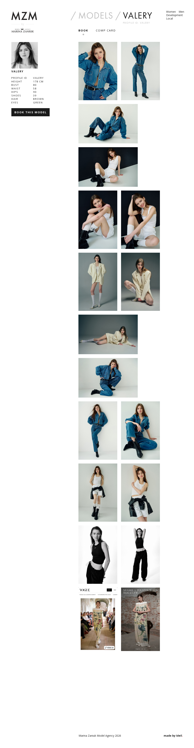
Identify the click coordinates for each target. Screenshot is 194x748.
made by (170, 735)
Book (83, 30)
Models (95, 15)
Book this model (30, 112)
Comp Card (106, 30)
